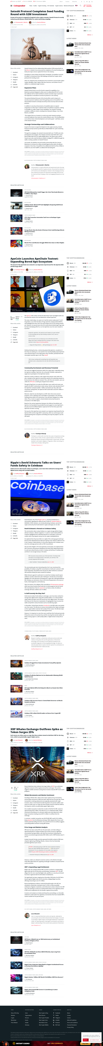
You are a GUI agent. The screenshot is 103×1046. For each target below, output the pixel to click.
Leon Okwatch (19, 740)
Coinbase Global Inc (56, 521)
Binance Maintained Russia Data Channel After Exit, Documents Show (83, 44)
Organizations (28, 1015)
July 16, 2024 (54, 345)
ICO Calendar (50, 5)
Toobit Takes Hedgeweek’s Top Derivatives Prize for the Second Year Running (83, 71)
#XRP (37, 851)
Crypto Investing (42, 5)
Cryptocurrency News (38, 160)
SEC (57, 871)
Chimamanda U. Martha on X (38, 178)
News (30, 5)
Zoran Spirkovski (30, 704)
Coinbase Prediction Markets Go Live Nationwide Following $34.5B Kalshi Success (44, 676)
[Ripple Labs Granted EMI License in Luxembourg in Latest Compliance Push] (16, 991)
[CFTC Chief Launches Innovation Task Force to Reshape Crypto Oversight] (16, 218)
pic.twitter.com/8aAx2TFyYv (50, 851)
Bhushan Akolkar (30, 691)
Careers (69, 1017)
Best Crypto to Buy (43, 1013)
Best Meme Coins (43, 1022)
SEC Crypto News (28, 909)
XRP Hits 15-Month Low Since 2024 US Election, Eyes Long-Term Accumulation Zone (42, 952)
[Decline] (99, 1033)
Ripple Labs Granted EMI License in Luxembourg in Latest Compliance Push (41, 990)
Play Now (85, 1043)
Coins (26, 1013)
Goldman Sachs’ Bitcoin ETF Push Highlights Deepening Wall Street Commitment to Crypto (44, 205)
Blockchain (13, 1020)
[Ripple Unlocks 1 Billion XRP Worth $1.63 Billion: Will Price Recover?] (16, 978)
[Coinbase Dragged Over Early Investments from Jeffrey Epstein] (16, 664)
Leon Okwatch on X (36, 925)
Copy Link (15, 87)
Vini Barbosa (29, 979)
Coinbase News (28, 631)
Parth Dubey (29, 715)
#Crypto (34, 851)
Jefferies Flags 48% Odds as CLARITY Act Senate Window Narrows (82, 62)
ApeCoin (29, 315)
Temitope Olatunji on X (36, 445)
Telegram (15, 79)
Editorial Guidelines (71, 1020)
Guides (35, 5)
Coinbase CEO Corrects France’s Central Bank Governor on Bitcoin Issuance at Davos (44, 701)
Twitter (14, 74)
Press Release (14, 1022)
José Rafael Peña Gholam (32, 679)
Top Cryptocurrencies (75, 11)
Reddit (14, 82)
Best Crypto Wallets (43, 1025)
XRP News (49, 909)
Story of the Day (42, 673)
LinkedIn (15, 84)
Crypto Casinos (59, 5)
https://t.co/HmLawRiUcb (42, 342)
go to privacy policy (94, 1039)
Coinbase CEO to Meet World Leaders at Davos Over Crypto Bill (42, 713)
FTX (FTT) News (35, 631)
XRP (53, 786)
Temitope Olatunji (19, 269)
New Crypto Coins (43, 1020)
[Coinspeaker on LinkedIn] (89, 1)
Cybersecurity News (43, 631)
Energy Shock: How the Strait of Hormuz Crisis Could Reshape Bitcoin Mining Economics (44, 230)
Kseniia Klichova (41, 22)
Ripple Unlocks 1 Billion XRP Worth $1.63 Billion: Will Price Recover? (44, 977)
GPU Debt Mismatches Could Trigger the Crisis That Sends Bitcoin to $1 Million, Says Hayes (44, 192)
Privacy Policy (70, 1027)
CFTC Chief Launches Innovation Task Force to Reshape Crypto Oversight (42, 218)
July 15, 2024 (51, 854)
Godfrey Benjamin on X (36, 649)
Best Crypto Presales (44, 1017)
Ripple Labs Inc (42, 519)
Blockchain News (29, 160)
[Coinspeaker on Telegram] (86, 1)
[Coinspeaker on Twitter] (84, 1)
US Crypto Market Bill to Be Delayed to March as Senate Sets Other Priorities (44, 688)
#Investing (41, 851)
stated (46, 355)
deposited (30, 820)
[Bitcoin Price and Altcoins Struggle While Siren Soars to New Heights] (16, 244)
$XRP (31, 846)
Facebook (15, 72)
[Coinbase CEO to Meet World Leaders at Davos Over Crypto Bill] (16, 714)
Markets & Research (69, 5)
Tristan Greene (29, 968)
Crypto (12, 1017)
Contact (67, 1)
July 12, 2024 (51, 562)
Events (26, 1020)
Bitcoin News (28, 189)
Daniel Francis (29, 195)
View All (89, 34)
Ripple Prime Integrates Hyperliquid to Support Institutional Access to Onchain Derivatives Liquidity (44, 965)
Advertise (74, 1)
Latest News (71, 38)
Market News (28, 949)
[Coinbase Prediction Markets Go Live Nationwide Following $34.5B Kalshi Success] (16, 676)
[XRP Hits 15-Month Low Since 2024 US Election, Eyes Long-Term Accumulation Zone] (16, 953)
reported (42, 588)
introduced (46, 605)
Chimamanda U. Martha (21, 22)
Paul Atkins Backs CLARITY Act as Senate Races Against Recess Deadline (83, 53)
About (61, 1)
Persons (27, 1017)
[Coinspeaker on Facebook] (81, 1)
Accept (85, 1039)
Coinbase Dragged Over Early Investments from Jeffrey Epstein (43, 663)
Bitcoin (28, 70)
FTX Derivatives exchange (57, 584)
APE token (32, 381)
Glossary (27, 1025)
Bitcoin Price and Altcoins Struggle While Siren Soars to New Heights (44, 242)
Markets (13, 1015)
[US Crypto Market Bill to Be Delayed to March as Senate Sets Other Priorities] (16, 689)
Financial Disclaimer (72, 1025)
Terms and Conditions (72, 1022)
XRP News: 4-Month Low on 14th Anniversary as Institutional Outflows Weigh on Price (42, 940)
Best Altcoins (42, 1015)
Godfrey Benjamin (19, 473)
